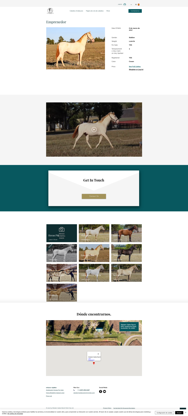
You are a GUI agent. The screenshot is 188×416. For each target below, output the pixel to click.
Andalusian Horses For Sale (55, 390)
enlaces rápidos (51, 387)
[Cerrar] (185, 412)
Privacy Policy (107, 408)
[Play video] (94, 129)
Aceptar (179, 413)
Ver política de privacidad (15, 414)
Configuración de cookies (164, 413)
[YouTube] (104, 391)
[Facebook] (100, 391)
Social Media (103, 387)
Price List (49, 396)
